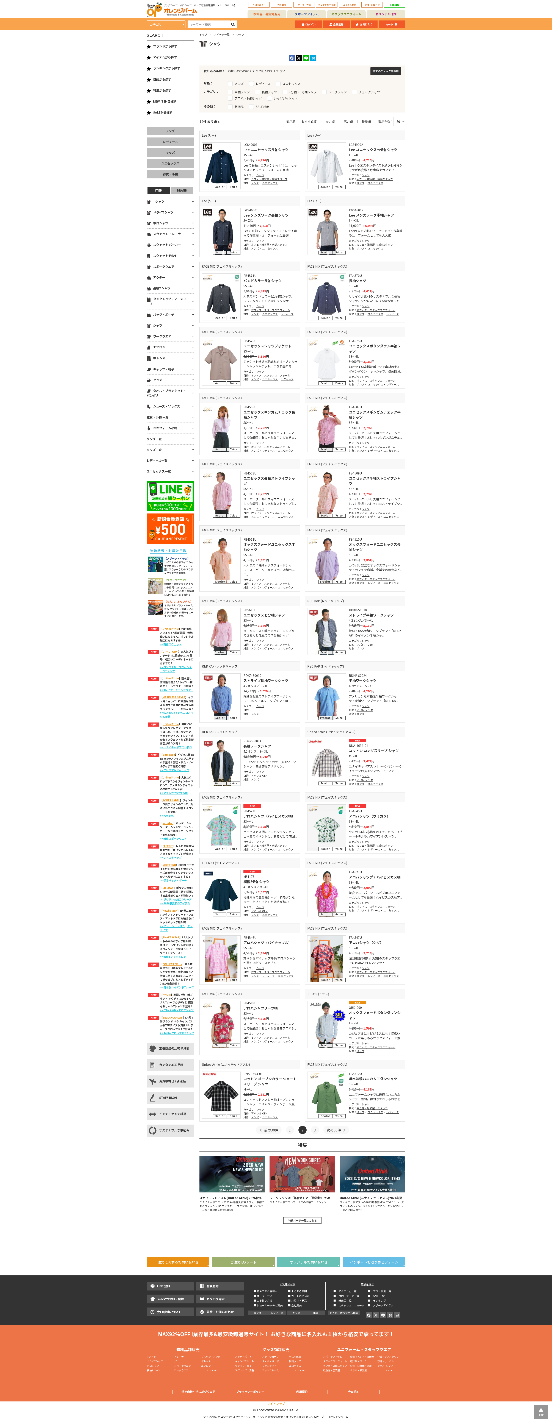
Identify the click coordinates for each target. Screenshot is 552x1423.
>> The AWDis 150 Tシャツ (177, 1010)
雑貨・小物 (170, 174)
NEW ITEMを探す (165, 101)
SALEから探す (162, 112)
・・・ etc (209, 1370)
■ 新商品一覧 (342, 1300)
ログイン (310, 24)
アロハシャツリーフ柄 (260, 1008)
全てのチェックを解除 (386, 71)
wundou (168, 823)
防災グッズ (295, 1361)
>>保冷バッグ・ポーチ (173, 880)
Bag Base (169, 754)
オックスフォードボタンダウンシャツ (375, 1015)
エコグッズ (295, 1365)
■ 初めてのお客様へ (266, 1291)
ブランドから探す (165, 46)
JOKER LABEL (171, 800)
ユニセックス (270, 183)
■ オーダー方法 (263, 1296)
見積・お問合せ (372, 4)
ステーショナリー (271, 1356)
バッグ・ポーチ (163, 314)
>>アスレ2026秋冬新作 (174, 793)
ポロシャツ (160, 223)
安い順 (330, 121)
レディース (287, 314)
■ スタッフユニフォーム (350, 1305)
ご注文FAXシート (243, 1262)
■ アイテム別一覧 (344, 1291)
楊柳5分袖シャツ (256, 881)
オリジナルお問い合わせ (309, 1262)
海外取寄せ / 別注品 (172, 1081)
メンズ (255, 183)
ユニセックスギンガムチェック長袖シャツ (269, 414)
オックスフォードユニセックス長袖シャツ (375, 547)
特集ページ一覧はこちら (302, 1220)
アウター (159, 277)
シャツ (260, 175)
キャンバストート (244, 1361)
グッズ (157, 380)
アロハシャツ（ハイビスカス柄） (269, 816)
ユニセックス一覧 (159, 471)
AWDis (167, 994)
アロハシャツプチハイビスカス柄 (375, 877)
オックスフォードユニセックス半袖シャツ (269, 547)
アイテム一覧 (221, 34)
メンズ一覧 (154, 439)
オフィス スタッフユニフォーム (270, 310)
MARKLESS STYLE (174, 697)
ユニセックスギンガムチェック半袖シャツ (375, 414)
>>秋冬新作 (167, 816)
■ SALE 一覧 (376, 1296)
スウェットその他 (165, 255)
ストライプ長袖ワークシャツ (265, 680)
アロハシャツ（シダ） (366, 942)
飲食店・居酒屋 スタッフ (372, 1108)
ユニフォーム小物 (165, 428)
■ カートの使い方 (298, 1296)
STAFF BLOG (168, 1097)
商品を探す (367, 1284)
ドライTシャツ (163, 212)
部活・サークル (385, 1361)
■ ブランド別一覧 (379, 1291)
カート (389, 24)
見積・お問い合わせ (220, 1312)
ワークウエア (162, 336)
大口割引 (281, 4)
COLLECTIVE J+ (172, 964)
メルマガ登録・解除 (170, 1299)
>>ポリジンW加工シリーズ (175, 899)
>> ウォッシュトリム (172, 926)
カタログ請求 (216, 1299)
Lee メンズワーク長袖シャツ (266, 215)
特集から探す (162, 90)
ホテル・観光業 (358, 1370)
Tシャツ (158, 201)
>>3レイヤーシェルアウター (176, 690)
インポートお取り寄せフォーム (374, 1262)
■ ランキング (378, 1300)
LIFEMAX (168, 887)
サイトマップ (276, 1403)
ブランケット (269, 1365)
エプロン (159, 347)
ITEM (158, 190)
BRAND (182, 190)
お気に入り (366, 24)
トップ (203, 34)
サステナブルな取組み (174, 1130)
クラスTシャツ (385, 1365)
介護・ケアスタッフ (388, 1356)
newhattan (170, 910)
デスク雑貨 (295, 1356)
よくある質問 (349, 4)
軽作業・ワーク (358, 1361)
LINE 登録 (163, 1286)
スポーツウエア (163, 266)
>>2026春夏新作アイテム (175, 903)
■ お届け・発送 (297, 1300)
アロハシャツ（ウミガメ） (369, 816)
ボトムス (159, 358)
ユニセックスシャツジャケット (267, 345)
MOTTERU (169, 865)
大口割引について (169, 1312)
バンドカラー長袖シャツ (262, 280)
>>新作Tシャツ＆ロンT (174, 956)
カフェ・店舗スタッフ (335, 1365)
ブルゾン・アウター (212, 1356)
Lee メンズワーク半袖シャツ (371, 215)
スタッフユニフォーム (346, 14)
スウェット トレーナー (168, 234)
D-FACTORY (170, 651)
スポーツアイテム (307, 14)
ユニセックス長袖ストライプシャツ (269, 481)
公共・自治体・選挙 (361, 1365)
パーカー (180, 1361)
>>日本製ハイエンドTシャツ (177, 987)
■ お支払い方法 (263, 1300)
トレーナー (180, 1356)
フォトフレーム (270, 1370)
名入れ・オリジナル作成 (344, 1313)
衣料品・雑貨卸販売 (267, 14)
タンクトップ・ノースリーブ (166, 301)
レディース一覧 (157, 460)
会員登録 (338, 24)
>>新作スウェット (171, 644)
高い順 (348, 121)
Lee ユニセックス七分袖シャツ (373, 149)
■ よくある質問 (297, 1291)
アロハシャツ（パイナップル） (267, 942)
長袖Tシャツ (161, 288)
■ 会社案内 (295, 1305)
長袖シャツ (357, 280)
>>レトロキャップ (171, 857)
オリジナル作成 (386, 14)
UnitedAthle (171, 628)
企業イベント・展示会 (362, 1356)
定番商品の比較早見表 (174, 1048)
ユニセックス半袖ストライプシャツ (375, 481)
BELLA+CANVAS (173, 1017)
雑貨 (315, 1313)
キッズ (170, 152)
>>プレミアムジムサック (174, 770)
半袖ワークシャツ (362, 680)
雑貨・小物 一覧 (157, 417)
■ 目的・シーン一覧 (346, 1296)
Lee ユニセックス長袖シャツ (266, 149)
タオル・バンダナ (271, 1361)
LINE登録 (394, 4)
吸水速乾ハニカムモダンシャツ (373, 1078)
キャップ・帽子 (163, 369)
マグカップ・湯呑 (244, 1370)
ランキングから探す (166, 68)
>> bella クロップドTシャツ (177, 1033)
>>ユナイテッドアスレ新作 (176, 747)
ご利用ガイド (258, 4)
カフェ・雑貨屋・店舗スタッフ (269, 179)
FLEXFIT (168, 846)
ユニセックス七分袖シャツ (264, 615)
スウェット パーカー (167, 244)
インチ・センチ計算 (172, 1114)
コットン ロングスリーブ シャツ (374, 750)
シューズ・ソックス (166, 406)
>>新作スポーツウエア (173, 838)
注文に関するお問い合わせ (178, 1262)
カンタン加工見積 (327, 4)
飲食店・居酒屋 (331, 1370)
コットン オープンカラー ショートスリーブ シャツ (270, 1081)
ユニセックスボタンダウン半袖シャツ (375, 348)
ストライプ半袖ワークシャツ (371, 615)
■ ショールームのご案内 (268, 1305)
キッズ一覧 (154, 450)
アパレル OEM (365, 644)
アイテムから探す (165, 57)
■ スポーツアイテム (381, 1305)
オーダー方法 (304, 4)
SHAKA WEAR (171, 937)
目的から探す (162, 79)
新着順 (366, 121)
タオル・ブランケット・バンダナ (166, 393)
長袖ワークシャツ (257, 746)
